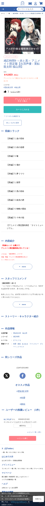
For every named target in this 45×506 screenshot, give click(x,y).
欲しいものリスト (22, 477)
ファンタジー (34, 344)
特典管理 (12, 477)
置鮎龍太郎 (17, 333)
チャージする (38, 468)
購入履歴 (5, 477)
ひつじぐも (17, 340)
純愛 (14, 344)
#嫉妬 (22, 404)
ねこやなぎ (8, 419)
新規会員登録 (17, 460)
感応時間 (16, 336)
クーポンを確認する (13, 116)
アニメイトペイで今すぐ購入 (22, 100)
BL (16, 468)
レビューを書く (22, 438)
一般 (11, 468)
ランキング (5, 468)
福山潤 (24, 333)
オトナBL (21, 452)
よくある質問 (13, 488)
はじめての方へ (7, 460)
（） (15, 92)
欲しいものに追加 (12, 123)
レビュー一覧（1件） (34, 432)
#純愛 (22, 398)
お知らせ (5, 488)
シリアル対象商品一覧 (9, 479)
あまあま (25, 344)
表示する (22, 426)
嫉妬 (19, 344)
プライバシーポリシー (19, 502)
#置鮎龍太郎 (23, 391)
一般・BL (5, 452)
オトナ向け (13, 452)
